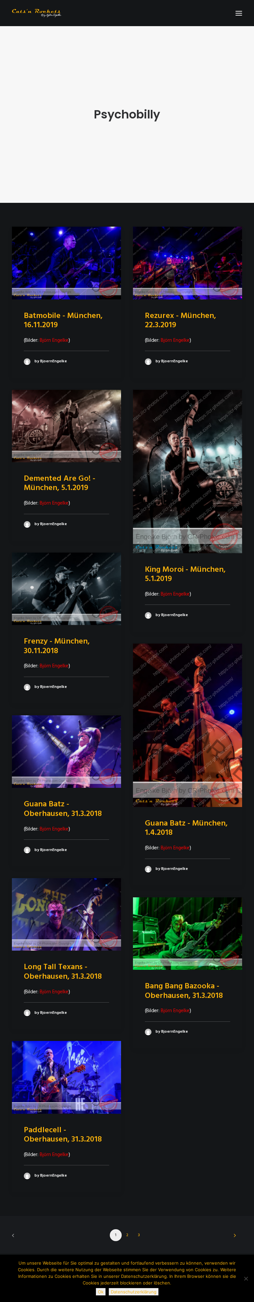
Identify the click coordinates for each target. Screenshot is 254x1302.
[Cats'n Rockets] (37, 13)
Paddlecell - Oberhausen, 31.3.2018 (63, 1135)
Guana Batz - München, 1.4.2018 (186, 828)
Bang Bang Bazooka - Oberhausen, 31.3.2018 (184, 991)
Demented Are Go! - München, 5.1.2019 (59, 483)
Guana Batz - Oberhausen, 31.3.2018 (63, 809)
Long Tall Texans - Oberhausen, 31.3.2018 (63, 972)
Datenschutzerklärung (133, 1291)
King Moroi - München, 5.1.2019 (185, 574)
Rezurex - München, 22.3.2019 (180, 321)
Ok (101, 1291)
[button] (239, 13)
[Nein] (245, 1278)
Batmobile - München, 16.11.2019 (63, 321)
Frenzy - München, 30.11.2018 (57, 646)
